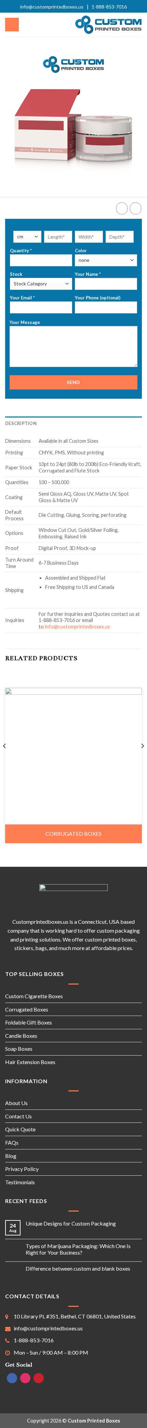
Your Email (22, 297)
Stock (16, 274)
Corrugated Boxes (73, 833)
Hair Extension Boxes (30, 1062)
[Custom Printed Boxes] (108, 24)
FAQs (11, 1142)
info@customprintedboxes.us (51, 7)
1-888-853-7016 (109, 7)
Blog (10, 1156)
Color (81, 250)
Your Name (88, 274)
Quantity (21, 250)
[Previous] (4, 759)
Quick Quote (20, 1129)
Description (21, 423)
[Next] (142, 759)
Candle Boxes (21, 1035)
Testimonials (20, 1182)
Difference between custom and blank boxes (78, 1268)
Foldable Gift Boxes (28, 1022)
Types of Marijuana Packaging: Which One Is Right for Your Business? (78, 1249)
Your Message (25, 322)
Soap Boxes (18, 1048)
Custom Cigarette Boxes (34, 996)
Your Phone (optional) (97, 297)
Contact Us (18, 1116)
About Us (16, 1103)
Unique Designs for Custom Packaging (71, 1223)
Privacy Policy (22, 1168)
